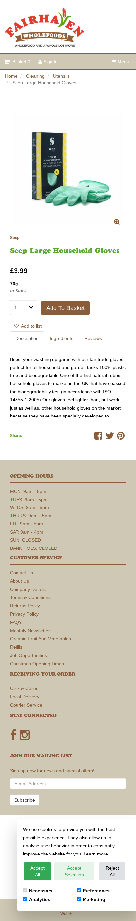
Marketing (94, 899)
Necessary (40, 890)
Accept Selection (74, 871)
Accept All (37, 871)
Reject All (112, 871)
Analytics (39, 899)
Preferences (96, 890)
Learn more (96, 853)
